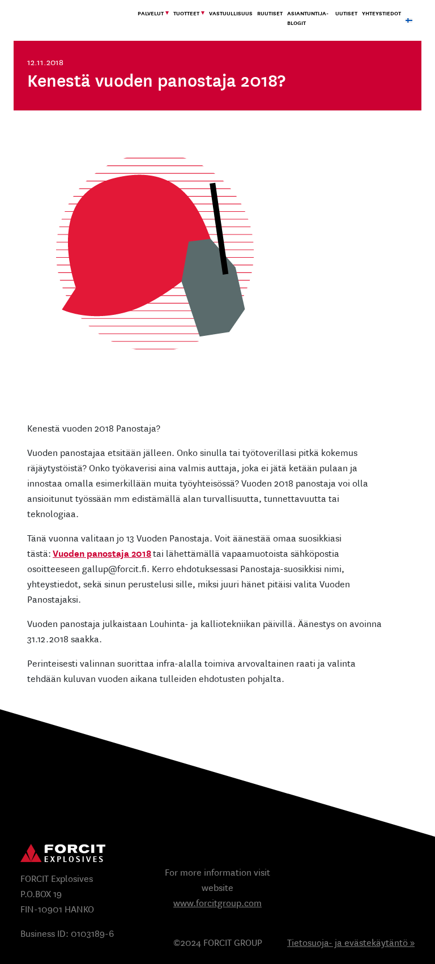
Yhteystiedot (381, 13)
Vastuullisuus (231, 13)
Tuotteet (186, 13)
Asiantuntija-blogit (308, 18)
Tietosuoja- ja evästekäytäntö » (351, 943)
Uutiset (346, 13)
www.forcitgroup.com (217, 903)
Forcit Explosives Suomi (73, 20)
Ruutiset (270, 13)
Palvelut (151, 13)
